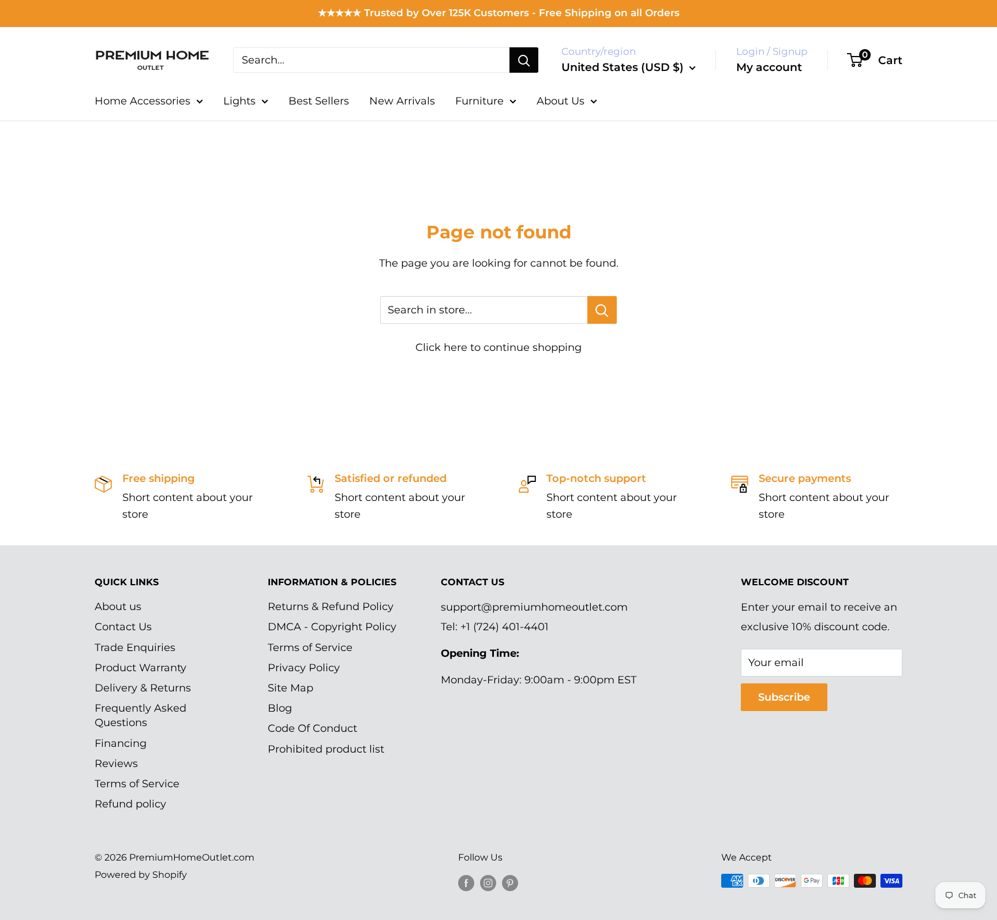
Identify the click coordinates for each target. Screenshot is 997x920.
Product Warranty (140, 667)
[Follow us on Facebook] (466, 882)
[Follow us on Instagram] (488, 882)
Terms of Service (137, 783)
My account (769, 67)
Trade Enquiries (135, 647)
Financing (121, 743)
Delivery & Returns (143, 688)
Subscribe (784, 697)
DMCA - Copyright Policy (332, 626)
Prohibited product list (326, 749)
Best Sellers (318, 101)
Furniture (479, 101)
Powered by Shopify (141, 874)
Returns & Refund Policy (330, 606)
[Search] (523, 60)
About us (118, 606)
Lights (239, 101)
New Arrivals (402, 101)
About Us (560, 101)
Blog (280, 708)
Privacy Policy (304, 667)
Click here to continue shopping (498, 347)
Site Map (290, 688)
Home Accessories (142, 101)
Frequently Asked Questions (140, 715)
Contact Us (123, 626)
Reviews (116, 763)
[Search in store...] (602, 310)
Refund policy (130, 804)
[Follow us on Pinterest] (510, 882)
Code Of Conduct (312, 728)
